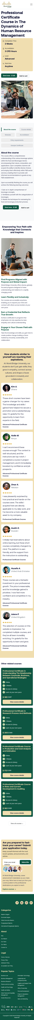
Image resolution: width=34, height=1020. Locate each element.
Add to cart (23, 76)
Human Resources (5, 997)
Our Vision (3, 941)
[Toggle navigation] (31, 4)
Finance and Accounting (7, 984)
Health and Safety (5, 990)
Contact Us (4, 947)
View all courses (16, 823)
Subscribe (25, 862)
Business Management (7, 978)
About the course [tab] (10, 129)
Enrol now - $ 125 (9, 75)
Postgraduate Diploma (6, 923)
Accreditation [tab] (24, 135)
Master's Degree (5, 914)
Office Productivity (22, 988)
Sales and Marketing (23, 999)
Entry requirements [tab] (17, 140)
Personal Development (23, 991)
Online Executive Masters (7, 920)
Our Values (4, 944)
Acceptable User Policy (7, 965)
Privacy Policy (4, 960)
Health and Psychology (7, 987)
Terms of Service (5, 957)
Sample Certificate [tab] (17, 145)
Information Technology (24, 975)
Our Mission (4, 938)
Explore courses (9, 889)
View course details (17, 702)
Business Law (4, 975)
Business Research (6, 981)
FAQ (2, 935)
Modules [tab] (8, 135)
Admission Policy (5, 963)
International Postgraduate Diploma (10, 926)
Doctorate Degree (5, 917)
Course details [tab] (26, 129)
